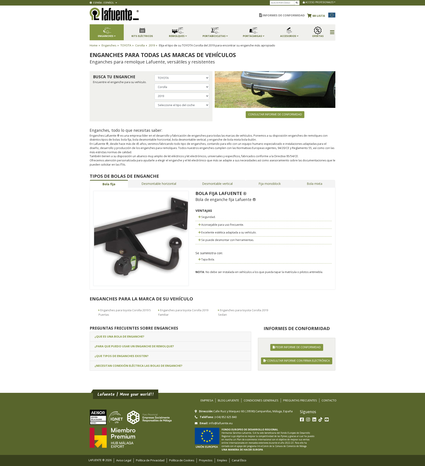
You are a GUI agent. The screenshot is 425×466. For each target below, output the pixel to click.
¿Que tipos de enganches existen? (122, 356)
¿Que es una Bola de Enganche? (119, 336)
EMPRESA (207, 400)
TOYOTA (125, 45)
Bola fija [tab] (108, 184)
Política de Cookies (181, 460)
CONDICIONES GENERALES (261, 400)
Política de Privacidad (150, 460)
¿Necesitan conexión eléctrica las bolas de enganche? (138, 366)
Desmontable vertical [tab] (217, 183)
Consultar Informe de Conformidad (275, 114)
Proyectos (205, 460)
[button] (317, 15)
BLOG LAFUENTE (228, 400)
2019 (152, 45)
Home (94, 45)
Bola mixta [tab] (314, 183)
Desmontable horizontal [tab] (158, 183)
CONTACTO (329, 400)
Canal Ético (239, 460)
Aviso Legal (123, 460)
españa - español (103, 2)
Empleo (222, 460)
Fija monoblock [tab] (270, 183)
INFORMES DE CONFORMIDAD (283, 15)
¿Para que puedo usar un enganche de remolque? (134, 346)
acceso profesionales (319, 2)
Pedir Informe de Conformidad (298, 347)
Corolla (140, 45)
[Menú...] (332, 32)
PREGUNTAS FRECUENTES (300, 400)
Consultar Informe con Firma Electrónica (298, 361)
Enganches (109, 45)
